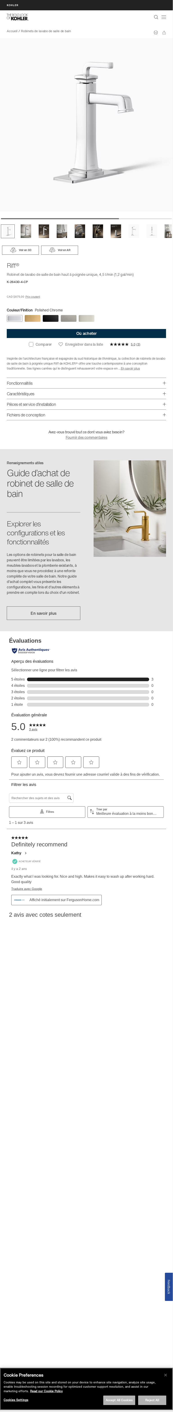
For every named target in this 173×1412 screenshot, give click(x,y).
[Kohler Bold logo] (18, 17)
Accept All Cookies (119, 1400)
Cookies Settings (16, 1400)
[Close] (166, 1375)
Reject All (152, 1400)
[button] (8, 231)
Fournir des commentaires (86, 437)
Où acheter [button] (86, 333)
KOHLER (12, 5)
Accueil (12, 31)
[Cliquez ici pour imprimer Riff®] (156, 32)
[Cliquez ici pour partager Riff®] (164, 32)
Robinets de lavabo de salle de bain (46, 31)
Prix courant (32, 297)
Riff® (77, 31)
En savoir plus (130, 368)
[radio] (14, 318)
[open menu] (164, 17)
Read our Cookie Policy (46, 1391)
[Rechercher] (156, 17)
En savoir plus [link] (43, 613)
